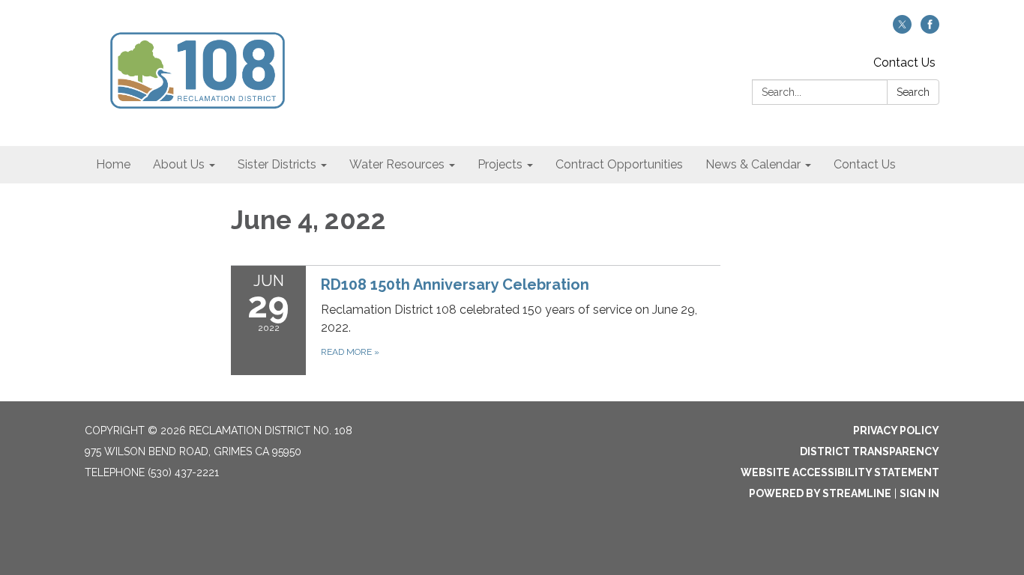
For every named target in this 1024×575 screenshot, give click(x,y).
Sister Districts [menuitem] (277, 164)
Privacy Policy (896, 430)
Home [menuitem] (113, 164)
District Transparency (869, 451)
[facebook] (930, 29)
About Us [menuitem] (179, 164)
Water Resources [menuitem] (397, 164)
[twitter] (902, 29)
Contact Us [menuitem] (865, 164)
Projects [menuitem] (500, 164)
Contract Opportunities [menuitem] (619, 164)
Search (913, 92)
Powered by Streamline (820, 493)
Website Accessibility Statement (840, 472)
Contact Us (904, 62)
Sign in (919, 493)
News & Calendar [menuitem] (753, 164)
